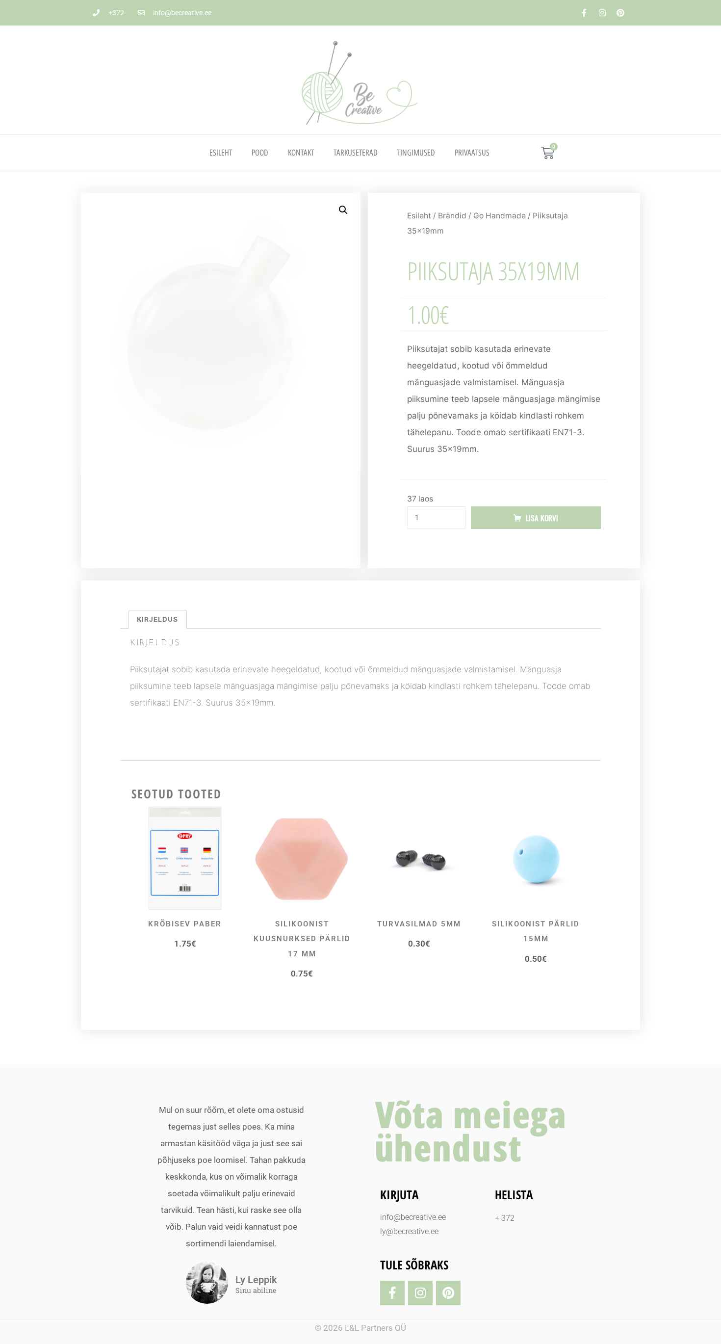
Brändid (452, 215)
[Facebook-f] (584, 13)
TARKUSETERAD (356, 153)
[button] (343, 210)
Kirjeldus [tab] (157, 619)
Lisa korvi (542, 517)
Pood (260, 153)
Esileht (220, 153)
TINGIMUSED (416, 153)
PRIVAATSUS (472, 153)
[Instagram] (602, 13)
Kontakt (301, 153)
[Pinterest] (620, 13)
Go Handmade (499, 215)
